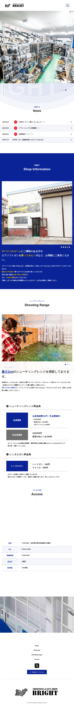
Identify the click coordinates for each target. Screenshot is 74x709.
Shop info (37, 650)
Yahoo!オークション (52, 582)
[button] (61, 247)
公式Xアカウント (24, 582)
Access (36, 659)
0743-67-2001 (26, 549)
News (37, 645)
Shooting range (37, 655)
